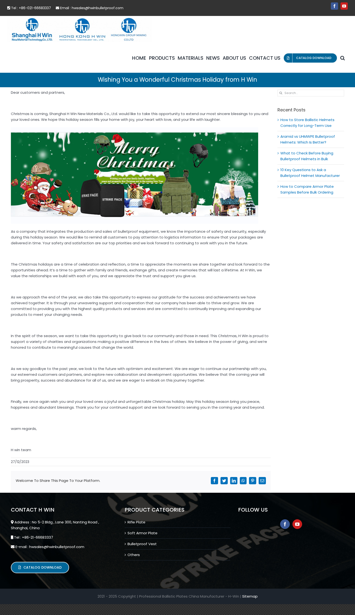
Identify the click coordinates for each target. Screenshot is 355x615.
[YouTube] (297, 524)
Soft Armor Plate (142, 532)
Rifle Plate (136, 522)
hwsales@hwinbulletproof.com (97, 8)
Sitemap (250, 596)
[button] (342, 57)
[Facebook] (285, 524)
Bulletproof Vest (142, 543)
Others (134, 554)
